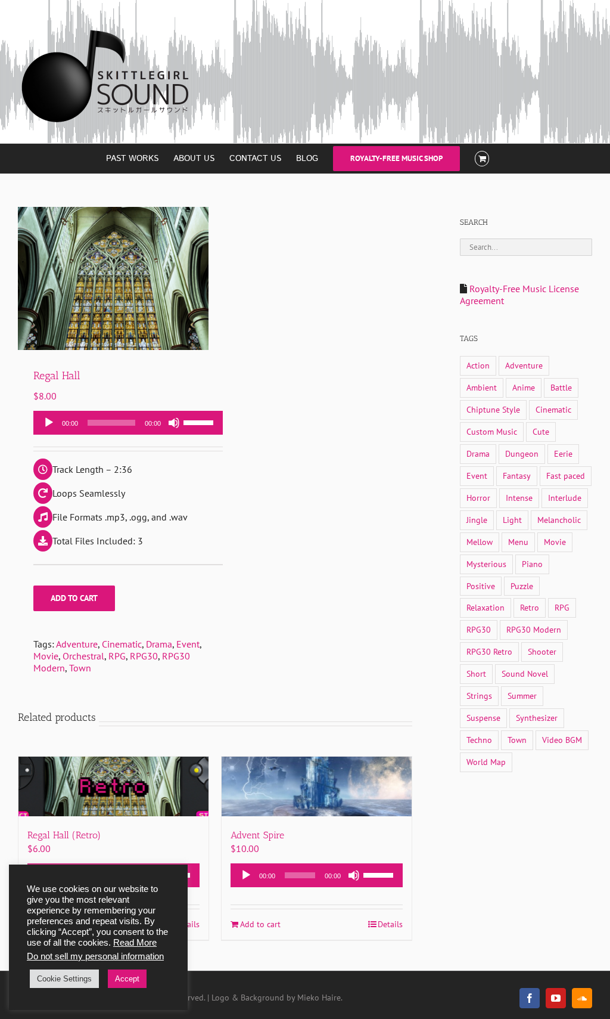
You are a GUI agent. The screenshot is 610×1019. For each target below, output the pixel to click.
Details (390, 924)
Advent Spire (257, 835)
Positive (480, 585)
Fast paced (565, 475)
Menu (518, 541)
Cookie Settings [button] (64, 978)
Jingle (476, 519)
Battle (561, 387)
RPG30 (144, 656)
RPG (117, 656)
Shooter (542, 651)
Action (478, 365)
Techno (479, 739)
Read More (135, 942)
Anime (523, 387)
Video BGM (562, 739)
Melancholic (559, 519)
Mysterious (486, 563)
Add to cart (74, 598)
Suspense (483, 717)
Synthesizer (537, 717)
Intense (519, 497)
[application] (128, 423)
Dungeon (522, 453)
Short (476, 673)
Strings (479, 695)
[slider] (200, 421)
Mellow (479, 541)
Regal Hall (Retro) (64, 835)
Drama (159, 644)
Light (512, 519)
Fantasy (517, 475)
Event (188, 644)
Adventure (77, 644)
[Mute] (174, 423)
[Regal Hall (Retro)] (113, 786)
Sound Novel (525, 673)
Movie (45, 656)
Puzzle (522, 585)
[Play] (49, 423)
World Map (486, 761)
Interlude (564, 497)
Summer (522, 695)
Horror (478, 497)
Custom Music (491, 431)
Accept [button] (127, 978)
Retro (529, 607)
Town (80, 668)
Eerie (563, 453)
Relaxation (485, 607)
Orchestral (83, 656)
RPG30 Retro (489, 651)
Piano (532, 563)
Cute (541, 431)
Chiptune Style (493, 409)
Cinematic (122, 644)
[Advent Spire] (317, 786)
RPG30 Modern (533, 629)
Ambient (481, 387)
